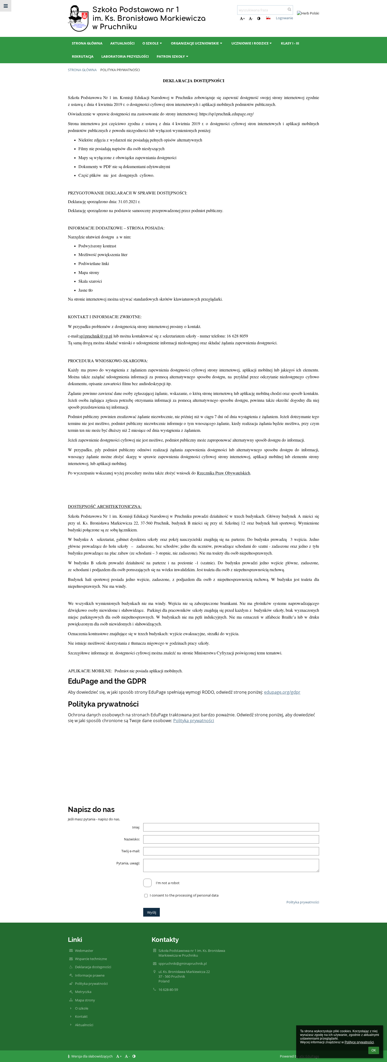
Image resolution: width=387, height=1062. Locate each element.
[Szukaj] (289, 9)
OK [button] (373, 1050)
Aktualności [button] (122, 43)
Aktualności (84, 1024)
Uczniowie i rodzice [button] (250, 43)
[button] (258, 18)
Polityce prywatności (359, 1042)
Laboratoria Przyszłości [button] (125, 56)
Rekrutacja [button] (82, 56)
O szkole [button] (150, 43)
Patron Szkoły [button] (171, 56)
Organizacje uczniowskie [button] (195, 43)
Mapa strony (85, 1000)
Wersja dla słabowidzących (92, 1056)
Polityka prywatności (120, 69)
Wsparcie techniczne (91, 958)
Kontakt (81, 1016)
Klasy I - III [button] (290, 43)
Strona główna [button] (87, 43)
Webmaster (84, 950)
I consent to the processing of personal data (184, 895)
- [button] (252, 18)
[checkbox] (147, 883)
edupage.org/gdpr (282, 692)
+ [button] (244, 18)
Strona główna (82, 69)
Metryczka (83, 991)
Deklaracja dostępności (93, 967)
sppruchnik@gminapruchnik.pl (182, 963)
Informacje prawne (90, 975)
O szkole (81, 1008)
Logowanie (284, 18)
